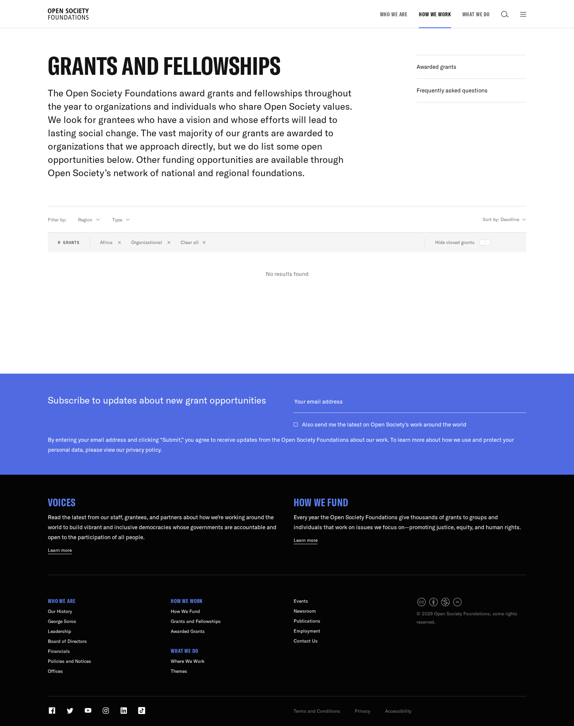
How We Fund (321, 502)
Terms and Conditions (317, 711)
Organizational (147, 242)
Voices (62, 502)
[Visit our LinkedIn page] (124, 713)
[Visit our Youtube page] (88, 713)
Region (85, 220)
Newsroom (305, 611)
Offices (55, 671)
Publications (307, 621)
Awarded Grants (188, 631)
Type (117, 220)
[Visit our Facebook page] (52, 713)
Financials (59, 651)
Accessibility (398, 711)
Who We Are (394, 14)
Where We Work (188, 661)
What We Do (476, 14)
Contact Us (306, 641)
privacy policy (143, 449)
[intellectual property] (440, 605)
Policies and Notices (69, 661)
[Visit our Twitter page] (70, 713)
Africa (107, 242)
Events (301, 601)
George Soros (62, 621)
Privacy (362, 711)
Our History (60, 611)
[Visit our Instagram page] (106, 713)
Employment (307, 631)
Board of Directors (67, 641)
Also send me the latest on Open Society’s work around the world (384, 424)
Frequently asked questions (452, 90)
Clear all (190, 242)
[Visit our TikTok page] (142, 713)
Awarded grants (436, 66)
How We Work (435, 14)
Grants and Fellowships (196, 621)
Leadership (59, 631)
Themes (179, 671)
